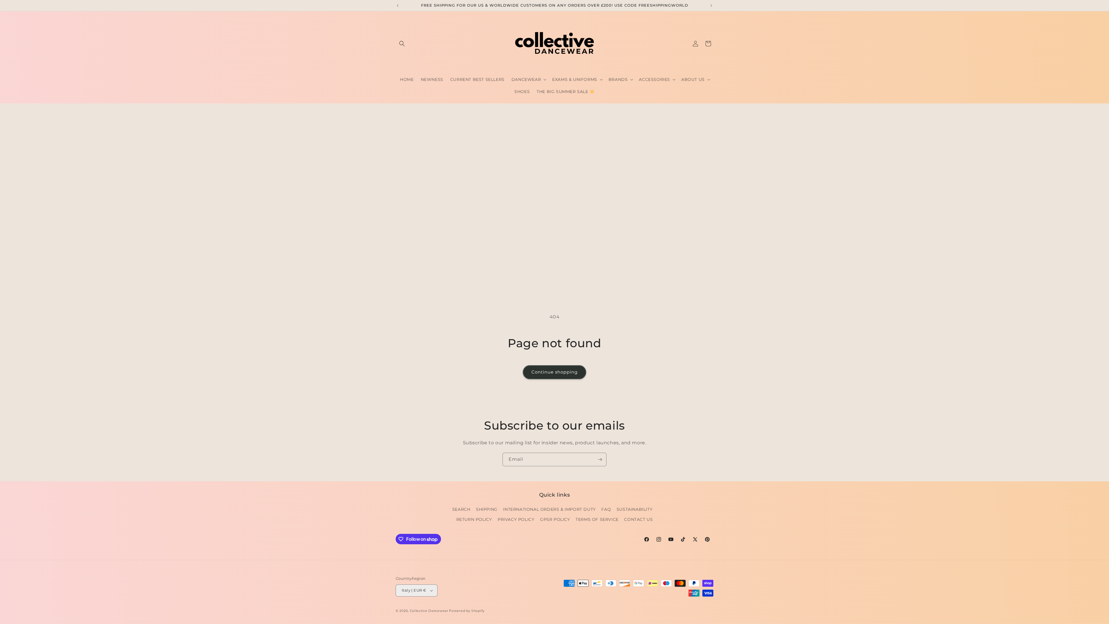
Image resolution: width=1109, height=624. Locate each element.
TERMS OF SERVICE (597, 519)
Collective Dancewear (429, 611)
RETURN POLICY (474, 519)
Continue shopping (554, 372)
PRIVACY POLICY (516, 519)
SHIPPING (487, 509)
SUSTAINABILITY (634, 509)
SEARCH (461, 509)
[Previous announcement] (397, 5)
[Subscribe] (599, 459)
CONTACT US (638, 519)
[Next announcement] (711, 5)
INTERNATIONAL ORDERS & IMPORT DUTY (549, 509)
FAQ (606, 509)
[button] (402, 43)
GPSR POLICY (555, 519)
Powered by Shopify (467, 611)
